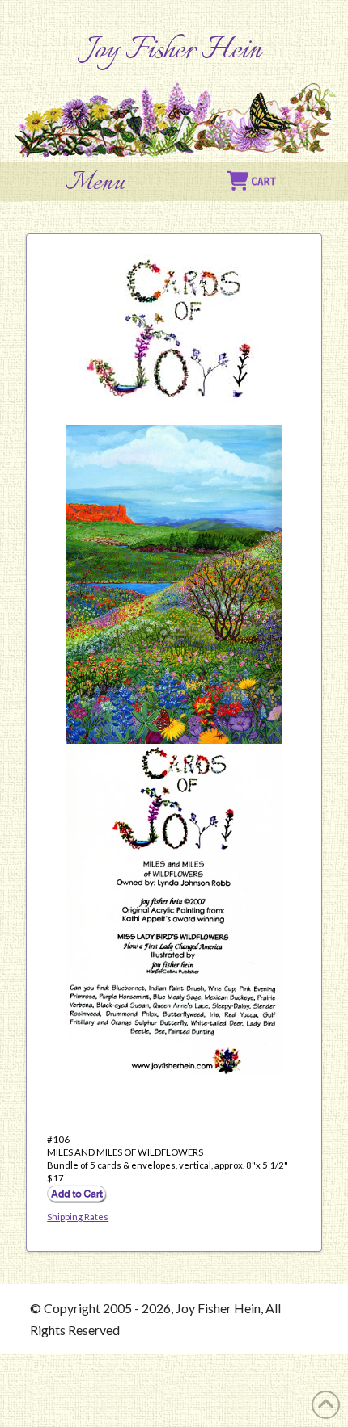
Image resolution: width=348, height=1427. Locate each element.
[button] (95, 183)
